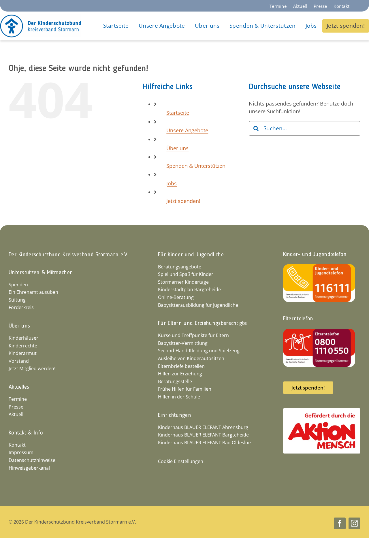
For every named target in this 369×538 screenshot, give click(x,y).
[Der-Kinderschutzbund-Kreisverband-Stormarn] (40, 17)
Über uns (177, 148)
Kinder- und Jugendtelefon (315, 254)
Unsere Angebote (187, 130)
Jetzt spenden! (183, 200)
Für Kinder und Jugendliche (191, 255)
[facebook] (340, 523)
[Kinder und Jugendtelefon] (319, 266)
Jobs (171, 183)
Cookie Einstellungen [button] (180, 461)
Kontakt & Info (26, 433)
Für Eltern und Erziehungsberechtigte (202, 323)
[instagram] (354, 523)
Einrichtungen (174, 415)
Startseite (177, 112)
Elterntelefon (298, 319)
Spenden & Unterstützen (195, 165)
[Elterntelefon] (319, 331)
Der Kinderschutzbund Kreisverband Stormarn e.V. (69, 255)
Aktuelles (19, 387)
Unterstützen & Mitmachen (41, 273)
